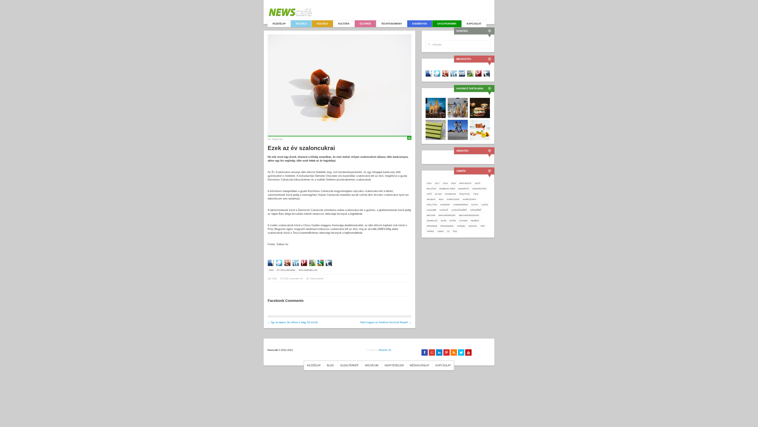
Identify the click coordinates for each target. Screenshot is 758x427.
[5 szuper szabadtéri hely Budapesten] (436, 107)
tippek (430, 231)
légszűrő (475, 210)
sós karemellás (308, 270)
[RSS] (454, 352)
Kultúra (344, 23)
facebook (450, 194)
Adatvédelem (394, 365)
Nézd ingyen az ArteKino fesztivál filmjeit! (385, 322)
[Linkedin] (439, 352)
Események (419, 23)
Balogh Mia (277, 139)
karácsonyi (469, 199)
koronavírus (460, 205)
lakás (484, 205)
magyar (431, 215)
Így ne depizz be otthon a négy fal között (293, 322)
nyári (453, 221)
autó (477, 183)
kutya (474, 205)
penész (475, 221)
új (448, 231)
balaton (431, 189)
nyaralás (432, 221)
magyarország (447, 215)
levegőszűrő (459, 210)
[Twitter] (461, 352)
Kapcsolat (474, 23)
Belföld (301, 23)
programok (447, 226)
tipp (482, 226)
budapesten (479, 189)
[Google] (432, 352)
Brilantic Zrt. (385, 350)
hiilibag (431, 199)
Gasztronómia (447, 23)
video (440, 231)
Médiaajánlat (419, 365)
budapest (463, 189)
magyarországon (469, 215)
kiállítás (432, 205)
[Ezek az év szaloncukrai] (339, 85)
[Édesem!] (458, 107)
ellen (438, 194)
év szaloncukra (286, 270)
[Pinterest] (446, 352)
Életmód (365, 23)
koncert (445, 205)
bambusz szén (447, 189)
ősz (455, 231)
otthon (463, 221)
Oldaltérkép (349, 365)
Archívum (371, 365)
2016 (429, 183)
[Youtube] (468, 352)
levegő (444, 210)
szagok (472, 226)
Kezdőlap (279, 23)
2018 (445, 183)
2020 (271, 270)
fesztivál (464, 194)
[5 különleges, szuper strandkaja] (458, 129)
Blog (330, 365)
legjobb (431, 210)
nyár (443, 221)
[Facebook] (424, 352)
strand (461, 226)
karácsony (453, 199)
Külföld (322, 23)
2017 (437, 183)
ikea (441, 199)
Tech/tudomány (391, 23)
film (476, 194)
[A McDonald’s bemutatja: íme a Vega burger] (480, 107)
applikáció (465, 183)
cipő (429, 194)
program (432, 226)
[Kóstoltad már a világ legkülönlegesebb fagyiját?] (480, 129)
